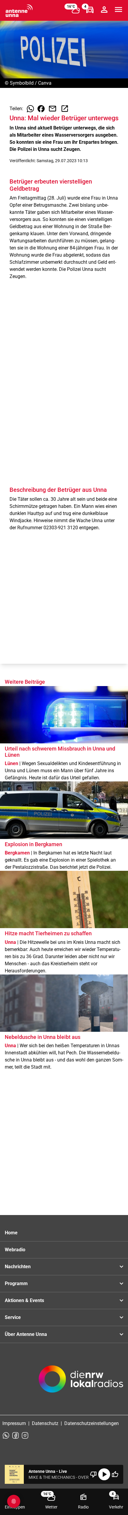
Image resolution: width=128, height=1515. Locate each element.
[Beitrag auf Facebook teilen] (41, 108)
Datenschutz (45, 1423)
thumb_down (93, 1474)
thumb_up (114, 1474)
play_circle (104, 1474)
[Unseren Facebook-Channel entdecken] (15, 1435)
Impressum (14, 1423)
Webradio (15, 1249)
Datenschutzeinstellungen (91, 1423)
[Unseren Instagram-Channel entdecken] (25, 1435)
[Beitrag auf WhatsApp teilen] (30, 108)
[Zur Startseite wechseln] (19, 10)
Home (11, 1233)
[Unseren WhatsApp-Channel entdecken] (6, 1435)
